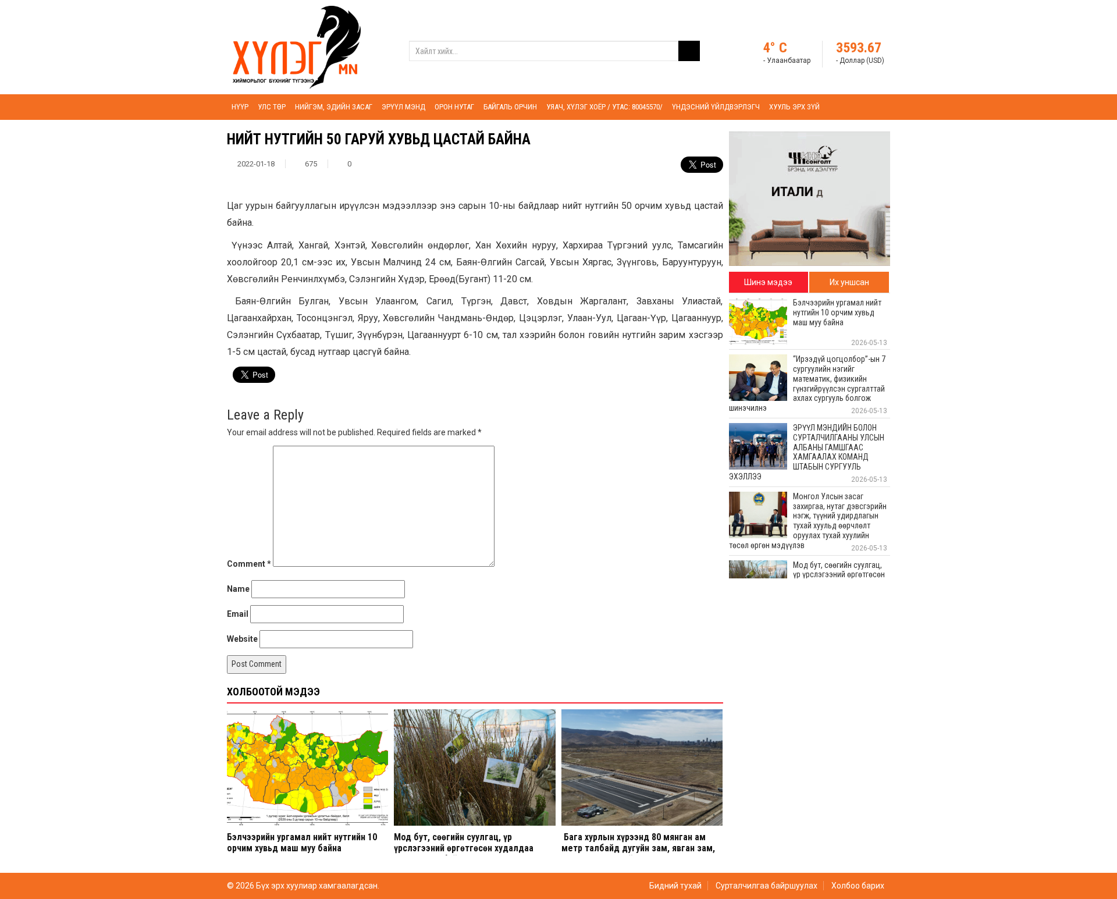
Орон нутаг (454, 106)
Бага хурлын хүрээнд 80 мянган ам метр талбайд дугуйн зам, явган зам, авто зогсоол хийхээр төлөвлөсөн (638, 848)
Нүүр (240, 106)
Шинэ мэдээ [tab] (768, 282)
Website (242, 639)
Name (238, 589)
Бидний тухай (675, 885)
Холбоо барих (857, 885)
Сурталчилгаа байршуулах (766, 885)
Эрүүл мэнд (403, 106)
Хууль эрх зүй (794, 106)
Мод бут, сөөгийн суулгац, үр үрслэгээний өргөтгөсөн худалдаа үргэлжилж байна (463, 848)
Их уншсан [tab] (849, 282)
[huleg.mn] (297, 46)
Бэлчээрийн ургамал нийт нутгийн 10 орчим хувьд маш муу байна (302, 843)
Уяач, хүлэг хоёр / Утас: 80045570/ (604, 106)
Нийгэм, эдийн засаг (333, 106)
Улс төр (272, 106)
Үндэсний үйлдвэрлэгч (716, 106)
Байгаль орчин (510, 106)
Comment (249, 563)
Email (237, 614)
